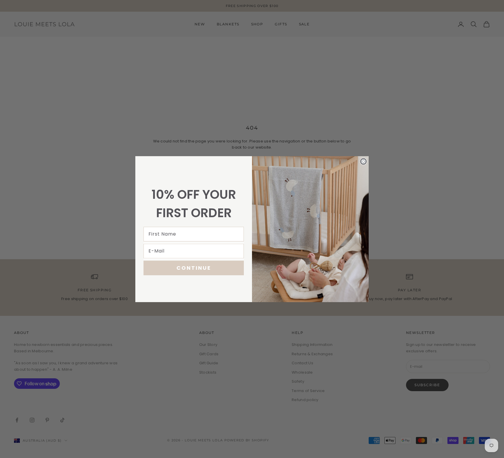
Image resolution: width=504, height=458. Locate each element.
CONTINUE (193, 267)
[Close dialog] (363, 161)
